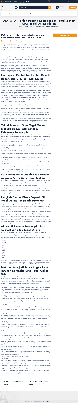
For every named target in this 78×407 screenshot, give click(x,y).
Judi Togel (5, 14)
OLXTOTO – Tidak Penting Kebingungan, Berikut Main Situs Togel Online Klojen (41, 26)
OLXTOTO (3, 44)
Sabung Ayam (33, 14)
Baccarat (26, 14)
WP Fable (51, 401)
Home (20, 26)
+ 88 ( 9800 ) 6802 (63, 8)
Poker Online (52, 14)
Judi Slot (11, 14)
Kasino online (18, 14)
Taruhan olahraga (42, 14)
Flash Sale (73, 7)
